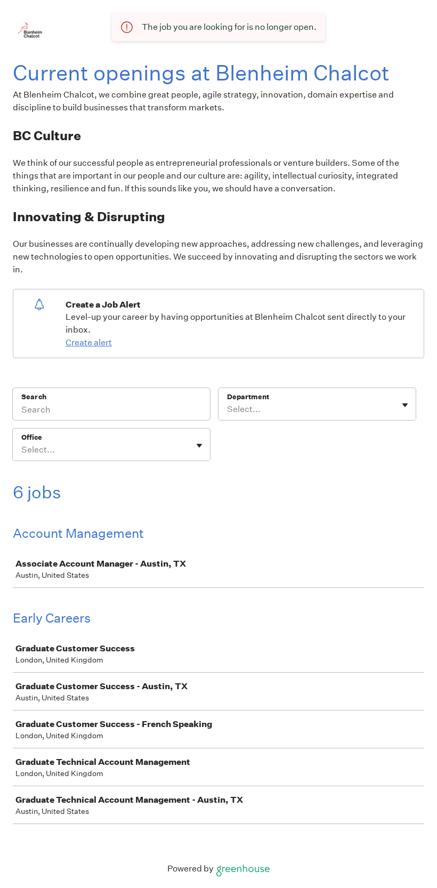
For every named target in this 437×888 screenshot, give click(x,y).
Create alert (89, 342)
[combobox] (228, 409)
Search (33, 396)
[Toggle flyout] (405, 405)
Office (31, 437)
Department (248, 396)
